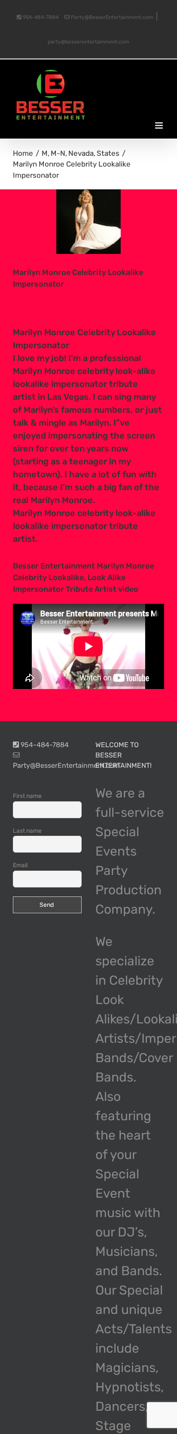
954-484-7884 (39, 17)
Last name (27, 830)
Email (20, 865)
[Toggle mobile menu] (159, 125)
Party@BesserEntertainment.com (111, 17)
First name (27, 796)
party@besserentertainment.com (88, 42)
